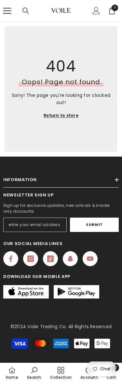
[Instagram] (30, 258)
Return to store (61, 115)
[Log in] (96, 10)
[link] (34, 373)
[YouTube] (90, 258)
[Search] (26, 11)
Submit (94, 224)
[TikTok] (50, 258)
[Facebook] (10, 258)
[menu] (7, 11)
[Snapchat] (70, 258)
